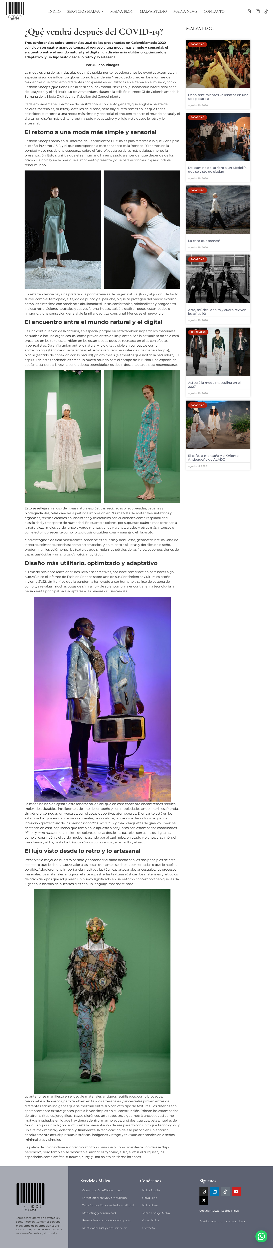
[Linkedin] (257, 11)
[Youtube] (236, 1191)
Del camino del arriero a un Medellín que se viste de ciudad (217, 169)
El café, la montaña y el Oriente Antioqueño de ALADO (213, 457)
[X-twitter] (203, 1200)
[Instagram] (248, 11)
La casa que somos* (204, 241)
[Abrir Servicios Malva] (102, 11)
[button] (261, 1236)
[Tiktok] (266, 11)
